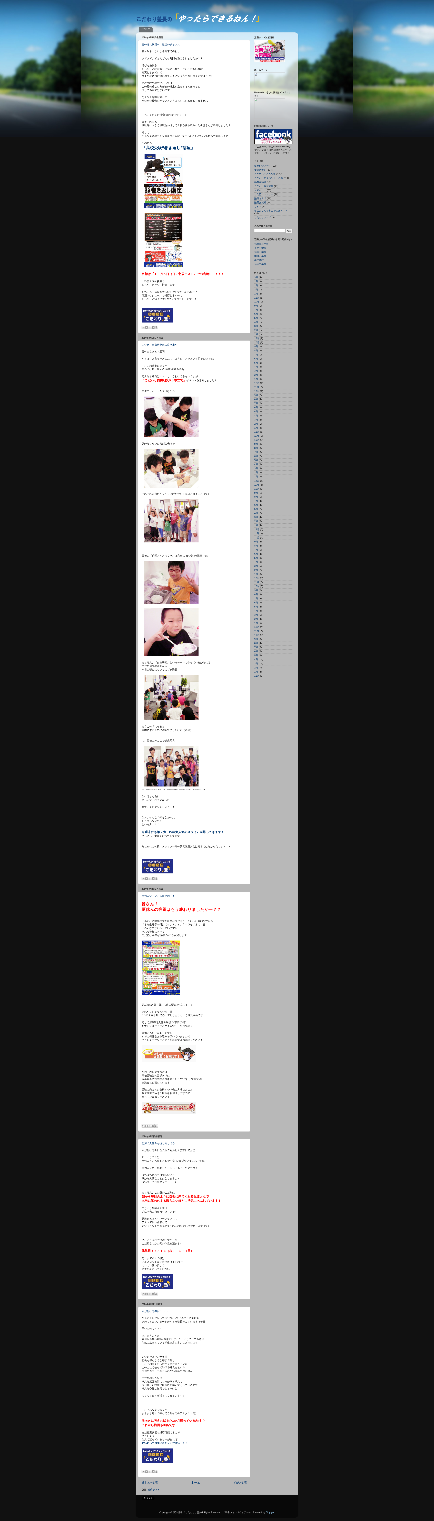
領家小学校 (260, 252)
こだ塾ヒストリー (263, 194)
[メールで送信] (143, 327)
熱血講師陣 (260, 182)
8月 (256, 350)
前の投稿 (240, 1482)
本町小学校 (260, 256)
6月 (256, 314)
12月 (256, 298)
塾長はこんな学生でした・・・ (271, 210)
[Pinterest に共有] (156, 327)
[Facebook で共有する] (153, 327)
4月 (256, 322)
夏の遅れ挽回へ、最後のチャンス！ (162, 44)
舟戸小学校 (260, 248)
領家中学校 (260, 264)
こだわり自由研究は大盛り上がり (161, 344)
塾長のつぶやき (262, 166)
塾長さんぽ (260, 198)
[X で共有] (149, 327)
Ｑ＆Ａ (257, 206)
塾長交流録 (260, 202)
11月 (256, 301)
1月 (256, 285)
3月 (256, 277)
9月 (256, 306)
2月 (256, 281)
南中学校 (259, 260)
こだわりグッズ (262, 217)
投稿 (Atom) (154, 1489)
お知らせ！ (260, 190)
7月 (256, 310)
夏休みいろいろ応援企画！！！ (159, 895)
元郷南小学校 (261, 244)
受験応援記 (260, 170)
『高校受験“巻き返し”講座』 (168, 147)
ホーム (196, 1482)
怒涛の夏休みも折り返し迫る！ (159, 1143)
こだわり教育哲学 (263, 186)
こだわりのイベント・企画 (268, 178)
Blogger (270, 1512)
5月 (256, 318)
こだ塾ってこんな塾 (265, 174)
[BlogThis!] (146, 327)
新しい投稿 (150, 1482)
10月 (256, 342)
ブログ (146, 29)
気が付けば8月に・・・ (155, 1311)
